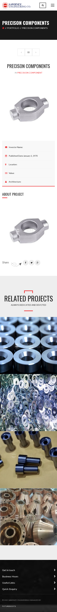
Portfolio (13, 28)
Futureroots (9, 606)
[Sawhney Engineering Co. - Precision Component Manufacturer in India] (16, 5)
